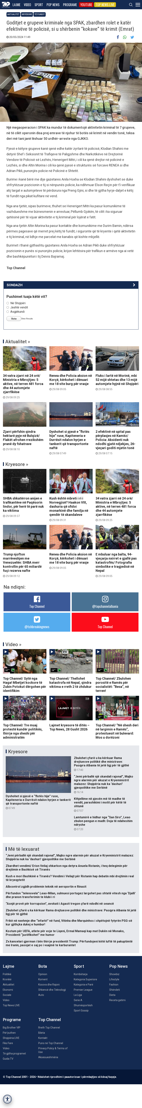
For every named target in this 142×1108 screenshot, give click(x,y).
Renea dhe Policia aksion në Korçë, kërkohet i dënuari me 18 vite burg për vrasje (70, 382)
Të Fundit (39, 14)
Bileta (41, 1032)
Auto (41, 994)
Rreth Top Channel (49, 1027)
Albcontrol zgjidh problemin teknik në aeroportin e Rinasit (46, 886)
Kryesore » (16, 464)
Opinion (42, 974)
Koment (43, 979)
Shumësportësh (83, 1005)
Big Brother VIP (11, 1027)
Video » (13, 644)
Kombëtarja (80, 974)
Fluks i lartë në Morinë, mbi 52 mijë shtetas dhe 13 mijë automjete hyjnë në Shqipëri (117, 382)
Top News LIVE (105, 4)
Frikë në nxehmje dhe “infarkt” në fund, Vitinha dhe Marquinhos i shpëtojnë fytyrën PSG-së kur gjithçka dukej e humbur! (69, 922)
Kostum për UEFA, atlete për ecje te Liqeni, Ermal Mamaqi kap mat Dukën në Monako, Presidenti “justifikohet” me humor (65, 933)
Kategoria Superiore (85, 979)
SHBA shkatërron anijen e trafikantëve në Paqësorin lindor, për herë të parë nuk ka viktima (23, 506)
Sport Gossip (81, 1010)
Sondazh (15, 285)
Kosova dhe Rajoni (49, 984)
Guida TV (8, 1058)
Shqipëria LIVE (11, 1037)
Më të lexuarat (23, 849)
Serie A (78, 1000)
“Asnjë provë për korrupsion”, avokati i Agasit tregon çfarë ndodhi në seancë (60, 903)
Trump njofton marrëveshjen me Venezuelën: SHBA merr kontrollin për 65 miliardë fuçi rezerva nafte (22, 565)
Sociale (7, 994)
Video (27, 4)
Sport (39, 4)
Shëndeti (114, 989)
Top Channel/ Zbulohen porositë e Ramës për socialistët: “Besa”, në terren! (113, 685)
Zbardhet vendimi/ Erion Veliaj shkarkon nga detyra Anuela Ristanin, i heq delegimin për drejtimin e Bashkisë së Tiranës (67, 867)
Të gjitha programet (14, 1053)
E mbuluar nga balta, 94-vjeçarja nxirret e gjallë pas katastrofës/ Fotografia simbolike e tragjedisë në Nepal (116, 565)
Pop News (53, 4)
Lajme (16, 4)
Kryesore (27, 14)
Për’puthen (9, 1032)
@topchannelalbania (105, 606)
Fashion (113, 984)
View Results (27, 318)
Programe (70, 4)
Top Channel (37, 606)
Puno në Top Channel (50, 1043)
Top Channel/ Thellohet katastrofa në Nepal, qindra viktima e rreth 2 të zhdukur (70, 683)
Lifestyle (114, 979)
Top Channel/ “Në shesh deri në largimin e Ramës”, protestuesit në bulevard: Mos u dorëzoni (117, 731)
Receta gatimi (117, 1000)
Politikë (7, 974)
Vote (14, 318)
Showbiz (114, 974)
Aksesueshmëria (48, 1057)
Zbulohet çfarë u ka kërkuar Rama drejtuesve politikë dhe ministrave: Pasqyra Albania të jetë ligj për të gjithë (101, 763)
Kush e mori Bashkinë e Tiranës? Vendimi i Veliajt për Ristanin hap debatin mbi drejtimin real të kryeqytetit (70, 878)
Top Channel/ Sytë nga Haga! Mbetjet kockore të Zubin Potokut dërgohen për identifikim (24, 685)
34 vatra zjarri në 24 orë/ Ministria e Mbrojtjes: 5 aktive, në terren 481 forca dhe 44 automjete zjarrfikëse (23, 386)
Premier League (83, 989)
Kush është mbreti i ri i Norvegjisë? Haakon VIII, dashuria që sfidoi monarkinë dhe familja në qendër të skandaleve (68, 509)
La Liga (78, 994)
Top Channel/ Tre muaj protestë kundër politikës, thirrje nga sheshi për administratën (23, 731)
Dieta (112, 994)
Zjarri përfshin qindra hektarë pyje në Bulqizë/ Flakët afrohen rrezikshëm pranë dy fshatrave (23, 440)
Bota (42, 966)
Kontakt (42, 1037)
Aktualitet (13, 14)
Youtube (86, 4)
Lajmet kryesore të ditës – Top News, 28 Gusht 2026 (69, 727)
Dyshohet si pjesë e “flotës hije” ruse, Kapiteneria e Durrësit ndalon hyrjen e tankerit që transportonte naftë (69, 442)
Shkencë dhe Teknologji (52, 989)
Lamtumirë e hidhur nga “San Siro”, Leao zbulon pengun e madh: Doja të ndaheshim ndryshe (103, 823)
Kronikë (7, 979)
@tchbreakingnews (37, 626)
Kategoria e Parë (83, 984)
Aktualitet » (17, 341)
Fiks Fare (8, 1043)
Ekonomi (8, 989)
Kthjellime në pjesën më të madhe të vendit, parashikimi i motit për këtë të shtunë (100, 804)
